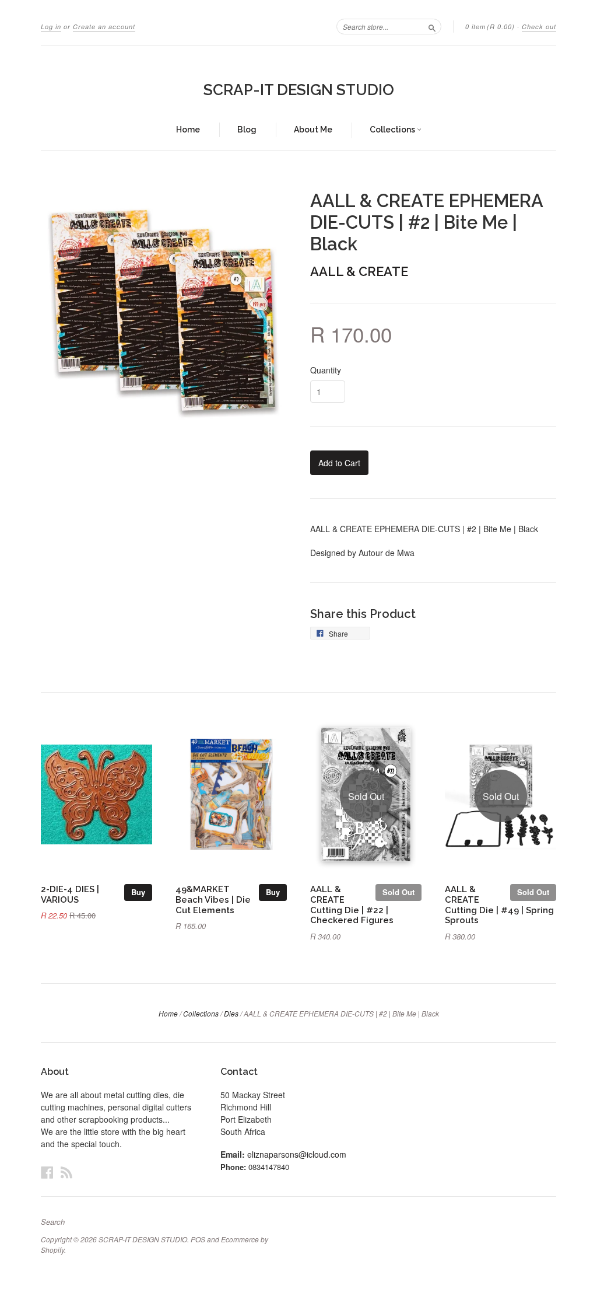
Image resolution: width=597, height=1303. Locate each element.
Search (53, 1222)
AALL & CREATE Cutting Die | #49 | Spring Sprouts (499, 904)
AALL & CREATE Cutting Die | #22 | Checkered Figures (352, 904)
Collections (393, 129)
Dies (231, 1013)
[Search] (432, 26)
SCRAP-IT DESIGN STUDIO (298, 90)
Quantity (325, 369)
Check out (539, 26)
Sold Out (398, 891)
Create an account (104, 26)
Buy (138, 891)
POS (198, 1239)
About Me (313, 129)
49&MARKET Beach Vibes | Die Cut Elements (213, 899)
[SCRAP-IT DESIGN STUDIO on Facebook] (47, 1172)
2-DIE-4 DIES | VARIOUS (70, 894)
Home (188, 129)
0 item (490, 26)
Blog (247, 129)
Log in (51, 26)
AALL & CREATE (359, 271)
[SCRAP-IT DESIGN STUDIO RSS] (66, 1172)
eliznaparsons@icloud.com (296, 1154)
